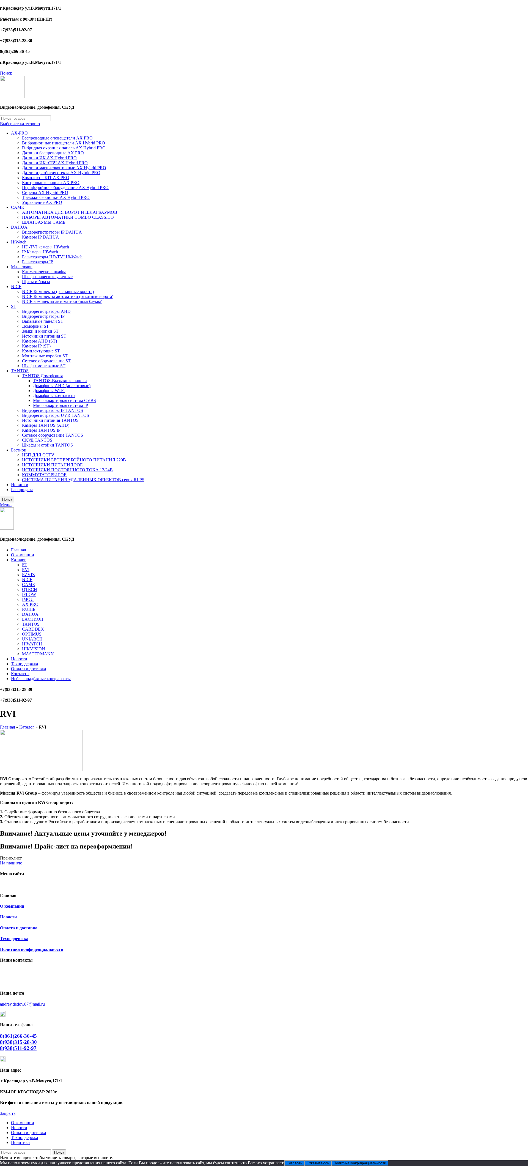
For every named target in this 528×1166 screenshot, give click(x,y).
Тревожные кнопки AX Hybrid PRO (56, 197)
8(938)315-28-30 (18, 1042)
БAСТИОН (32, 619)
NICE (16, 286)
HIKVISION (33, 649)
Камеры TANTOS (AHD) (45, 425)
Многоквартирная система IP (60, 405)
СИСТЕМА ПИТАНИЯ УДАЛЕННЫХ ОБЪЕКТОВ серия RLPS (83, 479)
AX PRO (30, 604)
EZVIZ (28, 574)
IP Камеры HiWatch (40, 252)
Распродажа (22, 489)
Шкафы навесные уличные (47, 276)
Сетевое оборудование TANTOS (52, 435)
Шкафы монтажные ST (43, 365)
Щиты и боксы (36, 281)
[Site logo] (12, 96)
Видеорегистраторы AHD (46, 311)
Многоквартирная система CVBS (64, 400)
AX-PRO (19, 133)
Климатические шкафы (44, 271)
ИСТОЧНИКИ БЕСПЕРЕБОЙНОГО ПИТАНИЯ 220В (74, 460)
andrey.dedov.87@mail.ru (22, 1004)
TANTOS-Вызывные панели (60, 380)
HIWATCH (32, 644)
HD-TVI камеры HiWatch (45, 247)
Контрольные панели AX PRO (50, 182)
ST (13, 306)
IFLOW (29, 594)
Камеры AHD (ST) (39, 341)
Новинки (19, 484)
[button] (11, 858)
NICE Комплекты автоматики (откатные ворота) (67, 296)
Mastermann (21, 266)
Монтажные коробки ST (45, 356)
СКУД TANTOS (37, 440)
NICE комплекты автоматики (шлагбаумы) (62, 301)
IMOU (28, 599)
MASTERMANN (38, 654)
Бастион (18, 450)
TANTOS (20, 370)
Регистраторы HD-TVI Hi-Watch (52, 256)
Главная (7, 727)
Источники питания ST (44, 336)
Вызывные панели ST (42, 321)
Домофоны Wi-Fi (49, 390)
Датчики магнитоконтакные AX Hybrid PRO (64, 167)
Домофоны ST (35, 326)
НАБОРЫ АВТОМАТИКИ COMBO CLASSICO (68, 217)
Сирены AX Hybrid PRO (45, 192)
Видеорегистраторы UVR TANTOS (55, 415)
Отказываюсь (318, 1163)
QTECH (29, 589)
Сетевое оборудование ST (46, 360)
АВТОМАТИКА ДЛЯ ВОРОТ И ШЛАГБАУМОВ (69, 212)
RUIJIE (28, 609)
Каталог (26, 727)
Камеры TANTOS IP (41, 430)
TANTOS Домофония (42, 375)
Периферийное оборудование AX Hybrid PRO (65, 187)
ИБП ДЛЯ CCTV (38, 455)
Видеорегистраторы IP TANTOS (52, 410)
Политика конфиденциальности (31, 949)
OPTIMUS (32, 634)
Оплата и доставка (18, 928)
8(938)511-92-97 (18, 1048)
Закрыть (7, 1113)
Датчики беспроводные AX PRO (53, 152)
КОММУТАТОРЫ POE (44, 474)
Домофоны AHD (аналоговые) (61, 385)
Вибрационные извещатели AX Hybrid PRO (63, 143)
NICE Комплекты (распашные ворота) (58, 291)
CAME (17, 207)
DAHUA (19, 227)
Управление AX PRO (42, 202)
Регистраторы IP (37, 261)
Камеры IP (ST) (36, 346)
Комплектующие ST (41, 351)
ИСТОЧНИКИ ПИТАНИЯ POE (52, 464)
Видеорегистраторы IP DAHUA (52, 232)
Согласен (294, 1163)
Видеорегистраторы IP (43, 316)
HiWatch (18, 242)
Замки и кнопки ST (40, 331)
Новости (8, 917)
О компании (12, 906)
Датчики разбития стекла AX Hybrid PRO (61, 172)
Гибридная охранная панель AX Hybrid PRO (64, 148)
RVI (25, 569)
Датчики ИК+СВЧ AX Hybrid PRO (55, 162)
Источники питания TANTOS (50, 420)
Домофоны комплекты (54, 395)
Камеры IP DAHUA (40, 237)
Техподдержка (14, 938)
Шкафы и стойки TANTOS (47, 445)
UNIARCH (32, 639)
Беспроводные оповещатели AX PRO (57, 138)
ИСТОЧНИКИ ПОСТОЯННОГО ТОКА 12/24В (67, 469)
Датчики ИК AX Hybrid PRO (49, 157)
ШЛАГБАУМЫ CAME (43, 222)
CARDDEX (33, 629)
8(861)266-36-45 (18, 1036)
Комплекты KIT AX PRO (45, 177)
